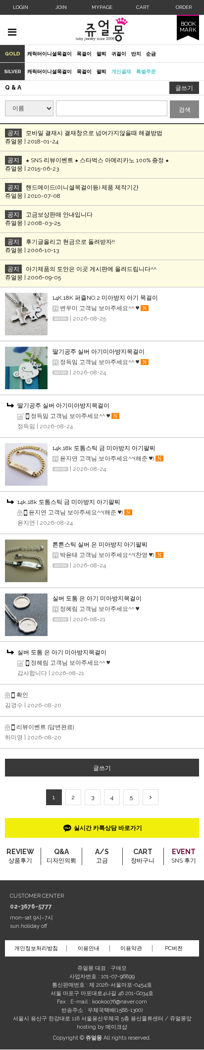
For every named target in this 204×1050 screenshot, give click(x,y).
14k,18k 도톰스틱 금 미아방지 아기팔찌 (103, 448)
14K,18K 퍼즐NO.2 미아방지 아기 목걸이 (105, 297)
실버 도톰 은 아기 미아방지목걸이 (97, 598)
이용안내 (89, 948)
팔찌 (101, 53)
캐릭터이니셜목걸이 (49, 53)
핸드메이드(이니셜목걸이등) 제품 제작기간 (82, 187)
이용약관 (131, 948)
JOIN (61, 7)
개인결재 (121, 71)
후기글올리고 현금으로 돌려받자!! (70, 241)
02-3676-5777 (31, 906)
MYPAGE (102, 7)
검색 (185, 109)
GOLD (12, 53)
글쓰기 (184, 88)
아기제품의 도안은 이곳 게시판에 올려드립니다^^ (91, 269)
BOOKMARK (188, 26)
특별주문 (146, 71)
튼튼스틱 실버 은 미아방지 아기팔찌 (100, 544)
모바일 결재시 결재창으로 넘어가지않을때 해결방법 (94, 133)
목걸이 (84, 53)
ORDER (184, 7)
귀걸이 (118, 53)
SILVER (12, 71)
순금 (151, 53)
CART (143, 7)
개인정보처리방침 (36, 948)
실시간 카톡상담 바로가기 (108, 827)
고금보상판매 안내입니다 (59, 214)
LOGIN (20, 7)
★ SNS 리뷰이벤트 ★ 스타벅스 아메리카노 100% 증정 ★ (97, 160)
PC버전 (174, 948)
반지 (136, 53)
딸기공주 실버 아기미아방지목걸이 (98, 351)
